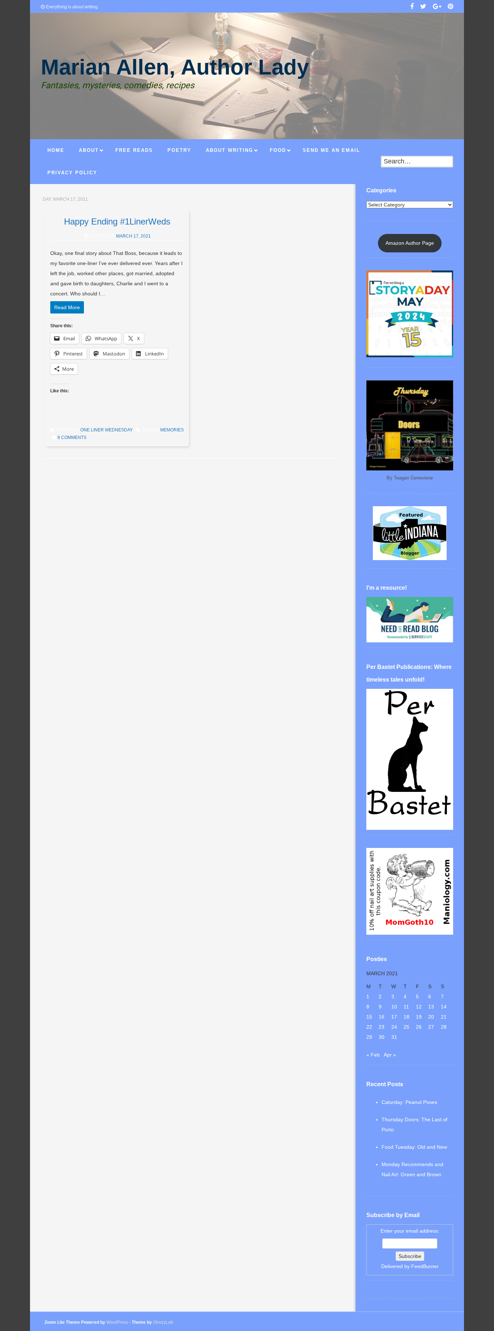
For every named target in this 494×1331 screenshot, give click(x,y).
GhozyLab (163, 1322)
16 (381, 1017)
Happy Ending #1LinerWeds (117, 221)
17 (394, 1017)
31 (394, 1037)
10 (394, 1007)
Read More (67, 307)
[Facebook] (412, 7)
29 (369, 1037)
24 (394, 1027)
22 (369, 1027)
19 (419, 1017)
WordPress (117, 1322)
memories (172, 429)
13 (431, 1007)
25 (406, 1027)
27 (431, 1027)
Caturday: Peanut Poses (409, 1102)
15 (369, 1017)
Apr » (390, 1055)
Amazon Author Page (410, 243)
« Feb (373, 1055)
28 (444, 1027)
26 (419, 1027)
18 (406, 1017)
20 (431, 1017)
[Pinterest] (450, 7)
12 (419, 1007)
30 (381, 1037)
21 (444, 1017)
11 (406, 1007)
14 (444, 1007)
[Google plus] (437, 7)
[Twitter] (423, 7)
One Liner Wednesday (106, 429)
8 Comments (72, 437)
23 (381, 1027)
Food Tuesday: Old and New (414, 1147)
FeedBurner (425, 1266)
